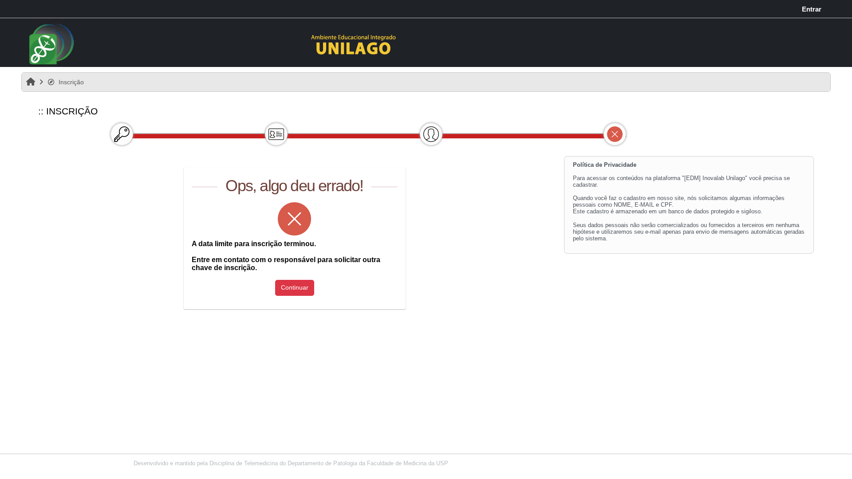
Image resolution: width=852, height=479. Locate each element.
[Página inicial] (354, 43)
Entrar (811, 9)
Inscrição (71, 82)
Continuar (294, 287)
